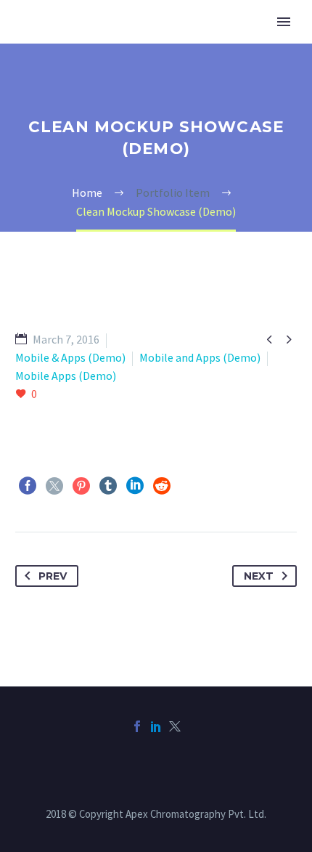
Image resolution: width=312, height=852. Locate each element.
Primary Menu (284, 22)
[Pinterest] (81, 486)
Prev (52, 576)
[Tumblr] (108, 486)
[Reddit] (162, 486)
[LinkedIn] (135, 486)
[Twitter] (54, 486)
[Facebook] (27, 486)
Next (259, 576)
